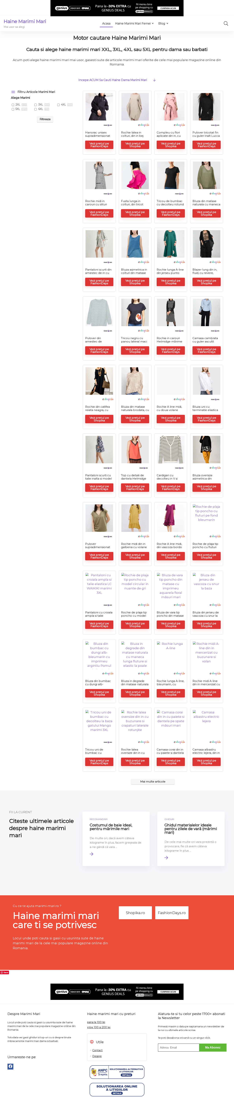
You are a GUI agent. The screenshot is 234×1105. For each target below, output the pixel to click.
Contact (97, 1050)
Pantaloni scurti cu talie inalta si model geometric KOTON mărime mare (98, 480)
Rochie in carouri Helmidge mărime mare (169, 341)
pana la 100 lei (96, 1022)
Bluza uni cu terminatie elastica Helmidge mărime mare (205, 411)
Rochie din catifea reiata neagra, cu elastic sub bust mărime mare (97, 411)
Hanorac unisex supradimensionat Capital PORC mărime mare (97, 137)
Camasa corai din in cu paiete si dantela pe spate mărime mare (170, 754)
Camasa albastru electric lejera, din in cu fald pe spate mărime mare (206, 754)
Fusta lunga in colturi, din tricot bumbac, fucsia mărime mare (132, 206)
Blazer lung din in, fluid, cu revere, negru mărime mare (205, 274)
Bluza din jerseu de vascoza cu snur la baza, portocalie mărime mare (206, 617)
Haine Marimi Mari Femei (133, 23)
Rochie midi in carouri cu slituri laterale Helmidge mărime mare (97, 206)
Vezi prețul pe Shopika (135, 145)
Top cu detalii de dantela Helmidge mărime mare (133, 479)
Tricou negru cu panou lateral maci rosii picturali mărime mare (134, 343)
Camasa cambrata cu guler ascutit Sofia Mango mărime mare (205, 343)
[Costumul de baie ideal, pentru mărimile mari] (116, 839)
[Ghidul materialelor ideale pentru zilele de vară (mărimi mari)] (191, 839)
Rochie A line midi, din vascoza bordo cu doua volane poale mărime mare (171, 548)
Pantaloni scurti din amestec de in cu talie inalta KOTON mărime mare (98, 274)
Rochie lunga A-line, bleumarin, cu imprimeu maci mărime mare (170, 686)
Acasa (106, 23)
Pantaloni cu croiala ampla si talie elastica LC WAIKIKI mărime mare (98, 617)
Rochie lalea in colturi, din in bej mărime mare (132, 136)
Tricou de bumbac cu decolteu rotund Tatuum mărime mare (170, 206)
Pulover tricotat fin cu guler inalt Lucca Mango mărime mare (206, 137)
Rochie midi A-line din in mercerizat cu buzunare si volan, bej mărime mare (206, 686)
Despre (97, 1056)
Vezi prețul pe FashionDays (99, 145)
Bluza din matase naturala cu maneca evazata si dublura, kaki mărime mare (206, 206)
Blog (161, 23)
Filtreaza (45, 119)
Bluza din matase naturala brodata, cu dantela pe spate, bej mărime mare (135, 411)
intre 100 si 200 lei (98, 1027)
